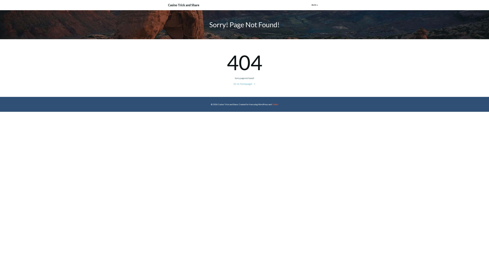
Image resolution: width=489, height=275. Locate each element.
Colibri (275, 104)
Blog (314, 5)
